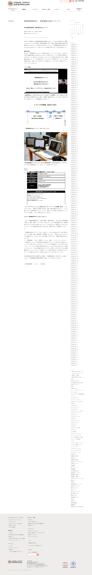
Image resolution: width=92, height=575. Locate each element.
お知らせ (73, 403)
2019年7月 (73, 198)
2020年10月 (73, 171)
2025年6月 (73, 70)
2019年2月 (73, 207)
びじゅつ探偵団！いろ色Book (77, 437)
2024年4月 (73, 96)
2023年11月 (73, 106)
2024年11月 (73, 83)
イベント (73, 395)
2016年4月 (73, 271)
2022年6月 (73, 136)
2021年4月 (73, 160)
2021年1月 (73, 166)
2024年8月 (73, 89)
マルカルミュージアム (76, 448)
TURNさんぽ (74, 388)
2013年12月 (73, 323)
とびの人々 (73, 418)
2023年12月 (73, 104)
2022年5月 (73, 138)
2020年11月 (73, 170)
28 (78, 33)
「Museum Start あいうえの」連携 (77, 371)
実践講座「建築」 (75, 474)
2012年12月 (73, 346)
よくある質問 (12, 527)
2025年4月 (73, 74)
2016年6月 (73, 267)
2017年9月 (73, 239)
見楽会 (72, 499)
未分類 (72, 482)
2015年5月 (73, 292)
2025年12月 (73, 59)
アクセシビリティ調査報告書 (77, 394)
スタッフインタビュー (33, 536)
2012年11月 (73, 348)
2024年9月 (73, 87)
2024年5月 (73, 95)
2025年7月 (73, 68)
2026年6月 (73, 48)
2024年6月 (73, 93)
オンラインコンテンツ (14, 540)
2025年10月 (73, 63)
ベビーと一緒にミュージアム (77, 442)
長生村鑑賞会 (74, 502)
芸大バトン (73, 489)
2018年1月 (73, 232)
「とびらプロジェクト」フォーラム (77, 373)
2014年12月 (73, 301)
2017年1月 (73, 254)
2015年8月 (73, 286)
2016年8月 (73, 263)
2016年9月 (73, 262)
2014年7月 (73, 310)
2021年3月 (73, 162)
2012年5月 (73, 359)
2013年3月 (73, 340)
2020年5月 (73, 181)
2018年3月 (73, 228)
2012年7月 (73, 355)
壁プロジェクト (74, 467)
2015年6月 (73, 290)
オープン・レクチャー (76, 399)
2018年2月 (73, 230)
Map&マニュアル (75, 384)
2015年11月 (73, 280)
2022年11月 (73, 126)
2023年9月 (73, 110)
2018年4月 (73, 226)
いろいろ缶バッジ (75, 397)
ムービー (11, 545)
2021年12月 (73, 147)
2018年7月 (73, 220)
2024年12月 (73, 81)
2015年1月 (73, 299)
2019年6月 (73, 200)
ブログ (72, 440)
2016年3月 (73, 273)
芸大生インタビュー (75, 491)
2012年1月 (73, 365)
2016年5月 (73, 269)
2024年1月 (73, 102)
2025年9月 (73, 65)
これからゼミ (74, 405)
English (81, 0)
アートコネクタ (74, 392)
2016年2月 (73, 275)
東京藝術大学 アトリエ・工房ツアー (77, 484)
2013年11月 (73, 325)
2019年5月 (73, 201)
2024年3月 (73, 98)
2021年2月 (73, 164)
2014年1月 (73, 322)
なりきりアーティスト (76, 433)
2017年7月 (73, 243)
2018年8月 (73, 218)
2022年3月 (73, 141)
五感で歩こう (74, 454)
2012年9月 (73, 352)
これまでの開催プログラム (15, 551)
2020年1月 (73, 186)
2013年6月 (73, 335)
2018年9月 (73, 217)
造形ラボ (73, 501)
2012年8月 (73, 353)
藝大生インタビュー (32, 534)
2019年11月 (73, 190)
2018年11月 (73, 213)
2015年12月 (73, 278)
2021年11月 (73, 149)
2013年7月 (73, 333)
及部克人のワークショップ (77, 461)
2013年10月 (73, 327)
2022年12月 (73, 125)
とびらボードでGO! (75, 427)
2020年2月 (73, 185)
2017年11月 (73, 235)
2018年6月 (73, 222)
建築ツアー (73, 480)
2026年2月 (73, 55)
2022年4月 (73, 140)
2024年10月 (73, 85)
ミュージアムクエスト (76, 450)
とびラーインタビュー (33, 530)
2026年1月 (73, 57)
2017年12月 (73, 233)
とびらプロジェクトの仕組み (15, 523)
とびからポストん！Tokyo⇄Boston (77, 410)
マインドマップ (74, 446)
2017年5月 (73, 247)
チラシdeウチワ (74, 409)
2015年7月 (73, 288)
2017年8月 (73, 241)
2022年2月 (73, 143)
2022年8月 (73, 132)
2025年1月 (73, 80)
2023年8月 (73, 111)
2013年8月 (73, 331)
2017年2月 (73, 252)
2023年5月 (73, 117)
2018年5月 (73, 224)
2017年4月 (73, 248)
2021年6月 (73, 158)
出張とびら (73, 457)
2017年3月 (73, 250)
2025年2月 (73, 78)
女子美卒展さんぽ (75, 471)
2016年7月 (73, 265)
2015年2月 (73, 297)
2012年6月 (73, 357)
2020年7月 (73, 177)
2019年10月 (73, 192)
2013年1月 (73, 344)
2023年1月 (73, 123)
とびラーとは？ (12, 521)
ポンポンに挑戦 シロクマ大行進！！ (77, 444)
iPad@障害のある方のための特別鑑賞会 (77, 382)
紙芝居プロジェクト (75, 486)
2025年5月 (73, 72)
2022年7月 (73, 134)
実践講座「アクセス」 (76, 472)
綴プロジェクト (74, 487)
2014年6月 (73, 312)
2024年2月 (73, 100)
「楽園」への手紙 (75, 375)
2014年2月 (73, 320)
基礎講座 (73, 465)
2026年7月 (73, 46)
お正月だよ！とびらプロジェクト (77, 401)
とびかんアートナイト (76, 412)
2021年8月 (73, 155)
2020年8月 (73, 175)
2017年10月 (73, 237)
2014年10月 (73, 305)
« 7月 (72, 37)
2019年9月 (73, 194)
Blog (72, 379)
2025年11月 (73, 61)
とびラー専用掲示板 (32, 552)
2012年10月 (73, 350)
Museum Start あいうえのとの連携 (17, 538)
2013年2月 (73, 342)
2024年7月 (73, 91)
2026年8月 (73, 44)
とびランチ (73, 429)
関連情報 (73, 504)
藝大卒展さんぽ (74, 493)
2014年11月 (73, 303)
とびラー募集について (33, 521)
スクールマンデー (75, 407)
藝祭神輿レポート (75, 497)
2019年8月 (73, 196)
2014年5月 (73, 314)
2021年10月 (73, 151)
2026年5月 (73, 50)
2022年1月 (73, 145)
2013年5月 (73, 337)
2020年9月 (73, 173)
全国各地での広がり (32, 542)
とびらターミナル (75, 422)
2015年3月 (73, 295)
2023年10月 (73, 108)
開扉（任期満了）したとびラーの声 (36, 532)
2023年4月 (73, 119)
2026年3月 (73, 53)
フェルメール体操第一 (76, 439)
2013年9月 (73, 329)
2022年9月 (73, 130)
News (72, 386)
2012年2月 (73, 363)
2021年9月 (73, 153)
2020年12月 (73, 168)
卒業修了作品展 (74, 459)
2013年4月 (73, 338)
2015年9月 (73, 284)
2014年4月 (73, 316)
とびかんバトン (74, 414)
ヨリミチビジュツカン (76, 452)
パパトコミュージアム (76, 435)
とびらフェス (74, 424)
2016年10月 (73, 260)
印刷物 (10, 549)
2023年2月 (73, 121)
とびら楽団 (73, 431)
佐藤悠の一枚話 (74, 456)
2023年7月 (73, 113)
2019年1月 (73, 209)
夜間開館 (73, 469)
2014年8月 (73, 308)
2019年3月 (73, 205)
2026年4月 (73, 51)
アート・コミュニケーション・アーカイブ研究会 (77, 390)
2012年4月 (73, 361)
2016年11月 (73, 258)
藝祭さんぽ (73, 495)
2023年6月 (73, 115)
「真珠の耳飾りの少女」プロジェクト (77, 377)
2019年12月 (73, 188)
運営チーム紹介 (12, 525)
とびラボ (73, 425)
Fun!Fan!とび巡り (75, 380)
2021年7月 (73, 156)
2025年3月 (73, 76)
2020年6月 (73, 179)
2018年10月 (73, 215)
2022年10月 (73, 128)
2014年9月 (73, 307)
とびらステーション (75, 420)
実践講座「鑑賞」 (75, 476)
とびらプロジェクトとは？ (15, 519)
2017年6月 (73, 245)
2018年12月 (73, 211)
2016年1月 (73, 277)
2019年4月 (73, 203)
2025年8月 (73, 66)
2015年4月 (73, 293)
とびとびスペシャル (75, 416)
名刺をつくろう (74, 463)
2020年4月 (73, 183)
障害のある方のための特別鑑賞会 (77, 506)
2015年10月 (73, 282)
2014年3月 (73, 318)
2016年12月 (73, 256)
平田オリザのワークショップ (77, 478)
